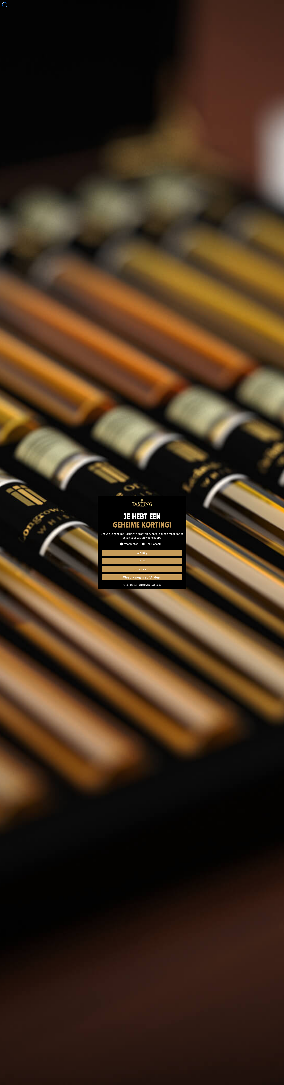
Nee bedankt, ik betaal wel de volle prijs (142, 584)
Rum (142, 561)
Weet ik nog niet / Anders (142, 577)
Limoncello (142, 569)
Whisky (142, 553)
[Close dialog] (4, 4)
